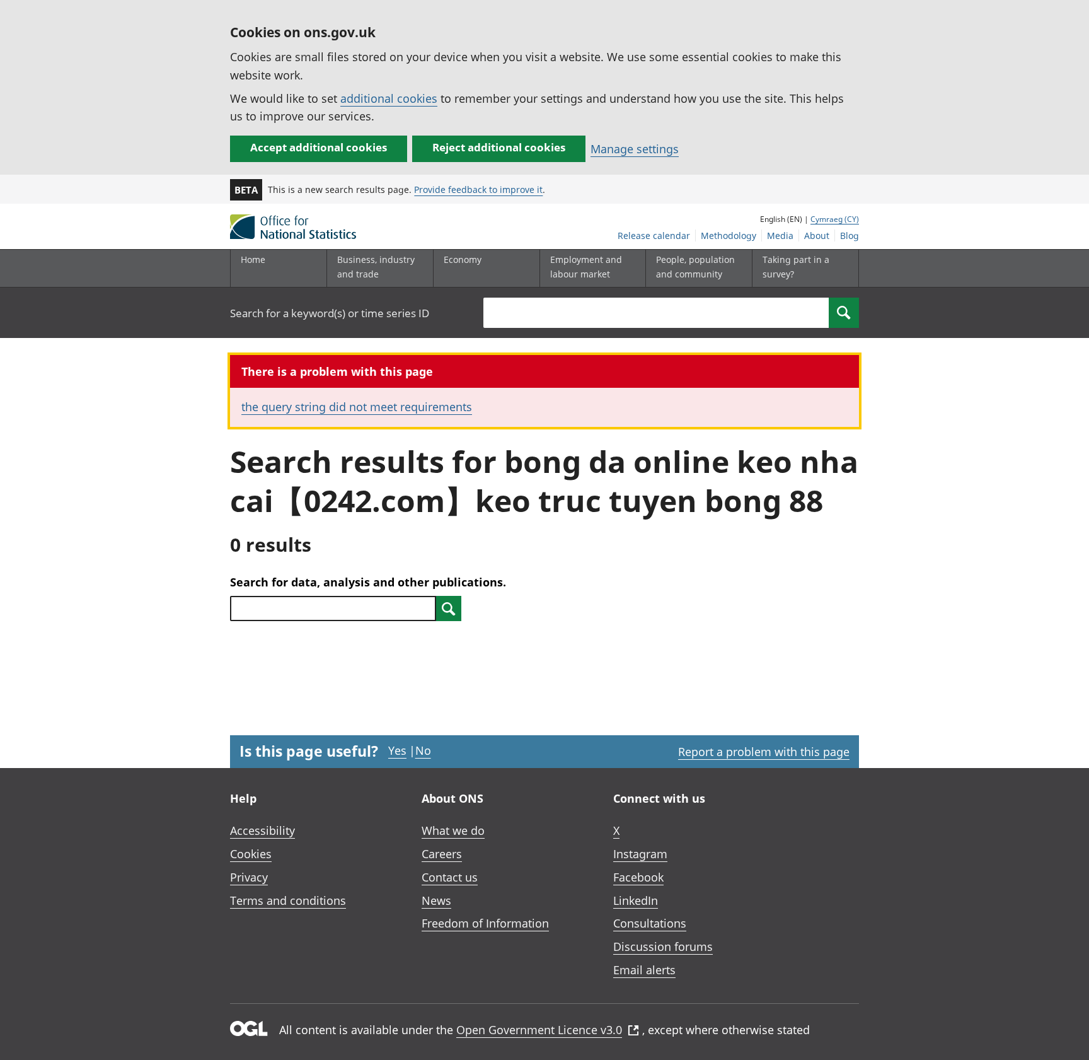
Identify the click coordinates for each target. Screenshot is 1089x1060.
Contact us (450, 877)
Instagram (640, 853)
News (436, 900)
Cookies (251, 853)
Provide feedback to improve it (478, 189)
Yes (397, 750)
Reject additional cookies (498, 147)
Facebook (638, 877)
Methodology (728, 236)
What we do (453, 830)
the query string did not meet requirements (356, 406)
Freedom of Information (485, 923)
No (423, 750)
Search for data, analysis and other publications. (368, 582)
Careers (442, 853)
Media (780, 236)
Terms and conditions (288, 900)
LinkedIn (635, 900)
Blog (849, 236)
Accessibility (262, 830)
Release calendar (654, 236)
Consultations (649, 923)
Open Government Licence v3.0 (539, 1029)
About (816, 236)
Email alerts (644, 969)
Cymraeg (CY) (834, 219)
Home (253, 259)
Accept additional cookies (318, 147)
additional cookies (388, 98)
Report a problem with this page (764, 751)
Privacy (249, 877)
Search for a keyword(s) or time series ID (329, 313)
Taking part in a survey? (796, 266)
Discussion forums (663, 946)
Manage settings (635, 148)
